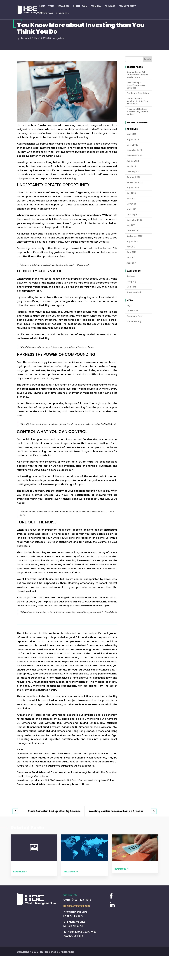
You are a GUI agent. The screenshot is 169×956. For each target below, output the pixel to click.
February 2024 (134, 172)
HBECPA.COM (46, 13)
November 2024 (134, 155)
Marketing (131, 287)
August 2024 (133, 161)
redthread (67, 951)
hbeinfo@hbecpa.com (76, 905)
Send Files (61, 13)
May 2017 (131, 257)
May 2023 (131, 204)
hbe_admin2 (26, 38)
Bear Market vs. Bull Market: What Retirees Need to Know (137, 75)
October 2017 (133, 230)
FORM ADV (96, 6)
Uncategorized (57, 38)
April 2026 (131, 134)
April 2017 (131, 263)
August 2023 (133, 188)
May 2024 (131, 166)
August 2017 (132, 241)
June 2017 (131, 252)
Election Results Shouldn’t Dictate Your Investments (137, 101)
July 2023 (131, 193)
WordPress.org (134, 321)
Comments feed (134, 316)
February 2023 (133, 214)
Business (131, 276)
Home (42, 6)
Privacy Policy (127, 6)
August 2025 (133, 139)
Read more (19, 871)
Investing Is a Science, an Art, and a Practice (116, 811)
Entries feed (132, 311)
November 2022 (134, 220)
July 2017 (131, 247)
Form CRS (110, 6)
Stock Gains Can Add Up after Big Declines (54, 811)
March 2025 (132, 145)
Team (51, 6)
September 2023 (135, 182)
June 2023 (132, 198)
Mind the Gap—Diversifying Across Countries (136, 85)
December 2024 (134, 150)
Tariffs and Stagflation (138, 93)
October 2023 (133, 177)
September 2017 (134, 236)
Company (131, 281)
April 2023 (131, 209)
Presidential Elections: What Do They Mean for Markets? (138, 112)
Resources (63, 6)
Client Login (80, 6)
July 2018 (131, 225)
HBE (41, 951)
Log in (129, 305)
